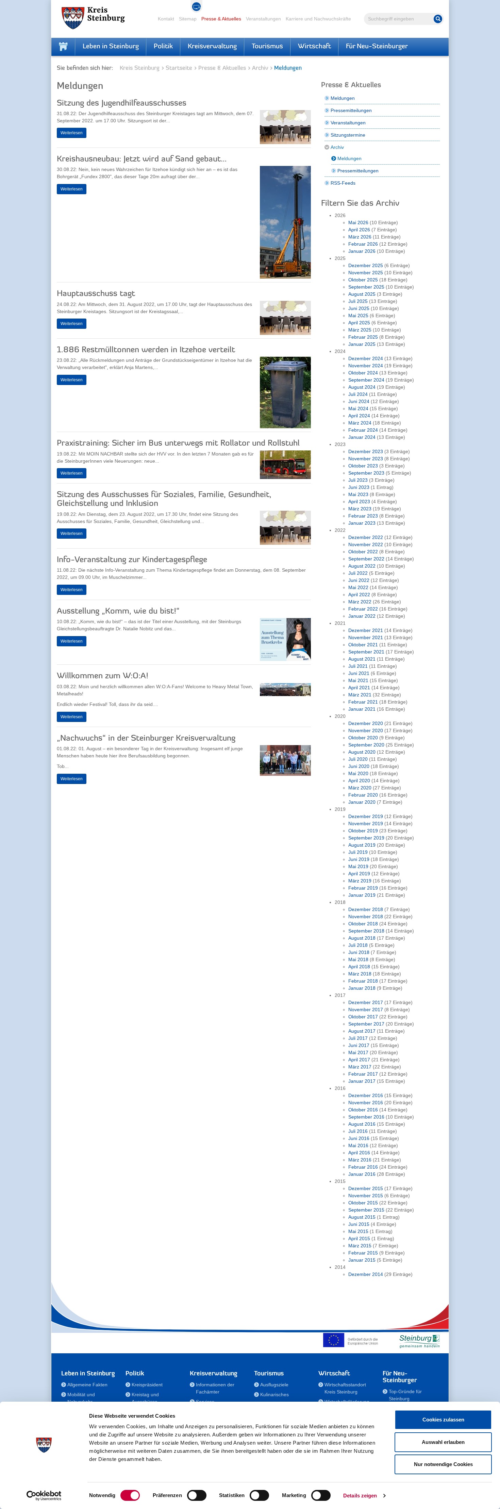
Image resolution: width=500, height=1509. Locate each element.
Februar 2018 (363, 981)
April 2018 (359, 966)
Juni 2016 (358, 1138)
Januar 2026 (362, 251)
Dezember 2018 (365, 909)
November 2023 (365, 458)
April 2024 (359, 415)
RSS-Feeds (343, 183)
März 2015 (359, 1245)
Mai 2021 (358, 680)
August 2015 (362, 1217)
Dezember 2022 (365, 537)
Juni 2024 (358, 401)
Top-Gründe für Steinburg (405, 1395)
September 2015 (366, 1210)
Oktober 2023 (363, 465)
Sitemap (188, 18)
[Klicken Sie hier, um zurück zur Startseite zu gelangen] (63, 47)
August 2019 (362, 845)
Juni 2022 (358, 580)
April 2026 (359, 229)
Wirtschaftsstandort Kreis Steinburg (345, 1388)
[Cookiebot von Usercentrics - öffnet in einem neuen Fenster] (44, 1496)
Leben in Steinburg (111, 46)
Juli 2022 (358, 573)
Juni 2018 (358, 952)
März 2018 (359, 973)
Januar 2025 (362, 344)
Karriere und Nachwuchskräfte (318, 18)
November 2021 (365, 637)
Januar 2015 (362, 1260)
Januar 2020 (362, 802)
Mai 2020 (358, 773)
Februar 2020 (363, 795)
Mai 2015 (358, 1231)
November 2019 (365, 823)
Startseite (179, 68)
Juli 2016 (358, 1131)
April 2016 (359, 1152)
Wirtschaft (314, 46)
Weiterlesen (72, 132)
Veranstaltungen (263, 18)
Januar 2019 (362, 895)
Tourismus (267, 46)
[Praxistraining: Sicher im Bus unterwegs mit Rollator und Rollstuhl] (285, 466)
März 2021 (359, 694)
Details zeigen (360, 1495)
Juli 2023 (358, 480)
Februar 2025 (363, 337)
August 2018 (362, 938)
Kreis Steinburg (140, 68)
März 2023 (359, 508)
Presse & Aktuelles (221, 18)
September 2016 (366, 1117)
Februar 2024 (363, 430)
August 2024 (362, 387)
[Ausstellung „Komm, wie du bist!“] (285, 641)
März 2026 (359, 237)
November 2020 (365, 730)
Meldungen (343, 98)
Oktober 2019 (363, 830)
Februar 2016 (363, 1167)
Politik (163, 46)
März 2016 (359, 1159)
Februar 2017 (363, 1074)
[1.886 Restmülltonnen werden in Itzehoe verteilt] (285, 394)
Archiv (260, 68)
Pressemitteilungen (351, 110)
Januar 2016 (362, 1174)
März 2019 (359, 880)
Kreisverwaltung (212, 46)
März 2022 (359, 601)
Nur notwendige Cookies (443, 1464)
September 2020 (366, 745)
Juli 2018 (358, 945)
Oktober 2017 (363, 1016)
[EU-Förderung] (352, 1340)
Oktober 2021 (363, 644)
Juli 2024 (358, 394)
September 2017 (366, 1024)
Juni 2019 (358, 859)
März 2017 (359, 1066)
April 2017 (359, 1059)
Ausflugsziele (274, 1384)
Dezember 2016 (365, 1095)
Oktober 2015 (363, 1202)
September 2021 (366, 652)
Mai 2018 (358, 959)
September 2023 (366, 473)
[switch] (196, 1495)
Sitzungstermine (348, 135)
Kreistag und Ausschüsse (145, 1398)
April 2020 (359, 780)
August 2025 (362, 294)
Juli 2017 (358, 1038)
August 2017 (362, 1031)
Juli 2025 (358, 301)
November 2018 (365, 916)
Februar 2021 (363, 702)
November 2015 (365, 1195)
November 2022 (365, 544)
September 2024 (366, 380)
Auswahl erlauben (443, 1442)
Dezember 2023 (365, 451)
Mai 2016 (358, 1145)
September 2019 (366, 838)
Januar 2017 (362, 1081)
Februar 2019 (363, 888)
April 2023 (359, 501)
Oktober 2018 (363, 923)
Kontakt (166, 18)
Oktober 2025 (363, 279)
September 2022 (366, 558)
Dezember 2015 (365, 1188)
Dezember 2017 (365, 1002)
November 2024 (365, 365)
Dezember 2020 (365, 723)
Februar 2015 (363, 1253)
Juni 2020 (358, 766)
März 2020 (359, 787)
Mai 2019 (358, 866)
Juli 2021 (358, 666)
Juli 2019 (358, 852)
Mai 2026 (358, 222)
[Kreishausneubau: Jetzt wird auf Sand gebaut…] (285, 224)
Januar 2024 (362, 437)
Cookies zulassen (443, 1419)
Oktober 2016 (363, 1109)
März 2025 (359, 330)
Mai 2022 (358, 587)
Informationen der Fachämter (215, 1388)
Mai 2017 (358, 1052)
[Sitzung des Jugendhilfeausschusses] (285, 129)
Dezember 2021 (365, 630)
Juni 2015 (358, 1224)
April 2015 (359, 1238)
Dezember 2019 (365, 816)
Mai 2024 (358, 408)
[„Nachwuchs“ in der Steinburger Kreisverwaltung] (285, 762)
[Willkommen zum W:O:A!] (285, 691)
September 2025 (366, 287)
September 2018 (366, 931)
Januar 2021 (362, 709)
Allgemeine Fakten (87, 1384)
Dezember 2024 (365, 358)
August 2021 (362, 659)
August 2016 (362, 1124)
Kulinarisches (274, 1394)
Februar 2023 (363, 516)
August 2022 (362, 566)
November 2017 (365, 1009)
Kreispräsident (147, 1384)
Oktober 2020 (363, 737)
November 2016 (365, 1102)
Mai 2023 (358, 494)
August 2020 (362, 752)
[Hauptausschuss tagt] (285, 319)
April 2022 (359, 594)
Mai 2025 (358, 315)
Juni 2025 (358, 308)
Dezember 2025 (365, 265)
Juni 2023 (358, 487)
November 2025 (365, 272)
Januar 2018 (362, 988)
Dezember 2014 (365, 1274)
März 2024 (359, 423)
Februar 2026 (363, 244)
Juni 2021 (358, 673)
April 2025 (359, 322)
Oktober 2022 (363, 551)
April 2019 (359, 873)
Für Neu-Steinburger (377, 46)
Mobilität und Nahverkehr (81, 1398)
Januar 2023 (362, 523)
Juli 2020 (358, 759)
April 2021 (359, 687)
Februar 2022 (363, 609)
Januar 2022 (362, 616)
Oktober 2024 (363, 372)
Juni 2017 (358, 1045)
